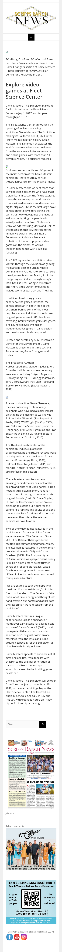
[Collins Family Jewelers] (31, 849)
